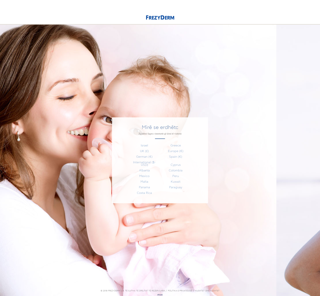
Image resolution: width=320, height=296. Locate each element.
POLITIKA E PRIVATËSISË (180, 291)
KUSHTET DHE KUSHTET (207, 291)
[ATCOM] (160, 295)
